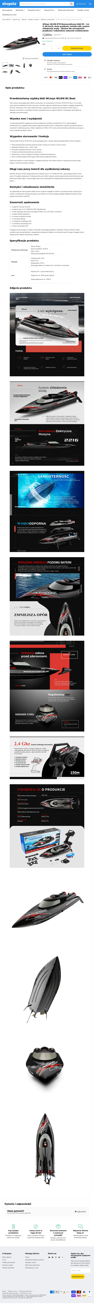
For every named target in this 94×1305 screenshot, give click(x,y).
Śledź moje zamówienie (66, 10)
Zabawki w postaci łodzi (47, 19)
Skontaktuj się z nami (9, 15)
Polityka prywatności (8, 1262)
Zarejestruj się (77, 1276)
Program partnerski (8, 1268)
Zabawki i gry (16, 19)
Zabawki (24, 19)
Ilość (44, 44)
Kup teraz (67, 54)
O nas (4, 1260)
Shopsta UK (22, 1298)
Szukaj (27, 1257)
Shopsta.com (28, 1298)
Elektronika (20, 10)
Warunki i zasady (7, 1265)
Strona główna (7, 10)
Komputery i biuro (34, 10)
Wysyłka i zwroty (83, 10)
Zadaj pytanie (81, 1212)
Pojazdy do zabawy (33, 19)
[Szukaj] (71, 4)
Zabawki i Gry (49, 10)
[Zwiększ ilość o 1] (58, 48)
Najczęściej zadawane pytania (34, 1260)
